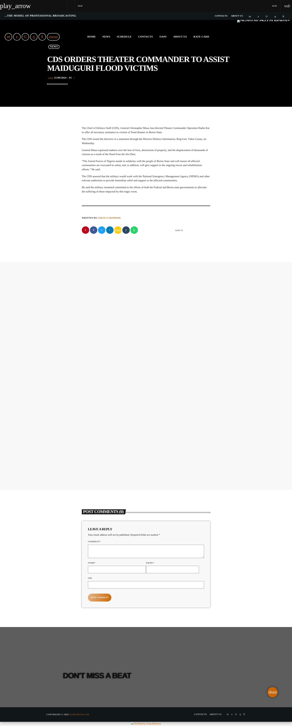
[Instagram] (275, 16)
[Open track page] (71, 6)
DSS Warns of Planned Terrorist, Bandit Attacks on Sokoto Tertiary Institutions (179, 441)
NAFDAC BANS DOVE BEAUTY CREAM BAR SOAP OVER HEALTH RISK (166, 327)
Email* (150, 563)
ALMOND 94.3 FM (79, 714)
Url (90, 578)
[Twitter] (258, 16)
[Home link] (263, 37)
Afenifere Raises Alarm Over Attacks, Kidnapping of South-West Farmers (112, 441)
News (137, 315)
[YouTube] (250, 16)
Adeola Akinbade (109, 218)
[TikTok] (267, 16)
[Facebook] (283, 16)
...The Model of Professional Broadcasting (40, 15)
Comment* (94, 541)
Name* (91, 563)
